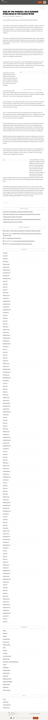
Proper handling (6, 670)
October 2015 (6, 610)
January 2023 (6, 366)
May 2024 (5, 321)
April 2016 (5, 593)
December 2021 (6, 403)
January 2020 (6, 468)
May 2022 (5, 389)
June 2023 (5, 352)
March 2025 (5, 292)
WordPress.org (6, 707)
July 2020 (5, 451)
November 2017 (6, 539)
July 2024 (5, 315)
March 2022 (5, 394)
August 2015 (6, 616)
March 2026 (5, 261)
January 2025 (6, 298)
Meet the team (6, 659)
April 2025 (5, 289)
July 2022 (5, 383)
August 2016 (6, 582)
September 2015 (6, 613)
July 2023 (5, 349)
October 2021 (6, 408)
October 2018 (6, 508)
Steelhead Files (6, 684)
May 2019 (5, 488)
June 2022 (5, 386)
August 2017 (6, 547)
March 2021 (5, 428)
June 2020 (5, 454)
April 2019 (5, 491)
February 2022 (6, 397)
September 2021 (6, 411)
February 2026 (6, 264)
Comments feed (6, 704)
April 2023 (5, 357)
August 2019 (6, 479)
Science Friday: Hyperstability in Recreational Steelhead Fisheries (18, 211)
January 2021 (6, 434)
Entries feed (5, 702)
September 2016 (7, 579)
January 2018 (6, 533)
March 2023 (5, 360)
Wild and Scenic (6, 690)
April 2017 (5, 559)
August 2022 (6, 380)
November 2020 (6, 440)
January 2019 (6, 499)
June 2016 (5, 587)
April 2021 (5, 426)
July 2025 (5, 281)
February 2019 (6, 496)
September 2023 (7, 343)
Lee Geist (5, 653)
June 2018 (5, 519)
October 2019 (6, 474)
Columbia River (6, 639)
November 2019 (6, 471)
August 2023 (6, 346)
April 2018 (5, 525)
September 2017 (6, 545)
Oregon (4, 664)
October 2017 (6, 542)
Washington (5, 687)
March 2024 (5, 326)
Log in (4, 699)
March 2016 (5, 596)
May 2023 (5, 355)
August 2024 (6, 312)
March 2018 (5, 528)
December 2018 (6, 502)
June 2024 (5, 318)
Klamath (5, 650)
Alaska (4, 630)
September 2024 (7, 309)
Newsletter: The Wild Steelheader (10, 661)
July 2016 (5, 584)
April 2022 (5, 391)
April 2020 (5, 460)
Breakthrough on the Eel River (14, 238)
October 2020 (6, 443)
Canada (4, 636)
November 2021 (6, 406)
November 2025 (6, 272)
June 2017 (5, 553)
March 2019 (5, 494)
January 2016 (6, 601)
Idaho (4, 647)
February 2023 (6, 363)
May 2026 (5, 255)
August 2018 (6, 513)
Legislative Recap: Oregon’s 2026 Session (12, 216)
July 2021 (5, 417)
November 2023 (6, 338)
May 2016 (5, 590)
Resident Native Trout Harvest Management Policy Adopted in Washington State (22, 234)
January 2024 (6, 332)
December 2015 (6, 604)
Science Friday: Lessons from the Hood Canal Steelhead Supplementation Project (22, 219)
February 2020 (6, 465)
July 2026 (5, 252)
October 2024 (6, 306)
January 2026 (6, 267)
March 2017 (5, 562)
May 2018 (5, 522)
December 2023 (6, 335)
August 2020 (6, 448)
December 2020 (6, 437)
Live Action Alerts (7, 656)
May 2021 (5, 423)
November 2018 (6, 505)
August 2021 (6, 414)
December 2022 (6, 369)
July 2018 (5, 516)
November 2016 (6, 573)
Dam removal (6, 642)
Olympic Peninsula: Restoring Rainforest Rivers (24, 241)
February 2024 (6, 329)
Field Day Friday (6, 644)
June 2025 (5, 284)
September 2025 (7, 278)
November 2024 (6, 304)
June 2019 (5, 485)
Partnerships (6, 667)
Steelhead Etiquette (7, 681)
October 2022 (6, 374)
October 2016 (6, 576)
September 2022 (7, 377)
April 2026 (5, 258)
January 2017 (6, 567)
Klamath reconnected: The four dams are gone (21, 244)
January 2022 (6, 400)
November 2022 (6, 372)
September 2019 (7, 477)
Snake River (5, 676)
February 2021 (6, 431)
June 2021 (5, 420)
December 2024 (6, 301)
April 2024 (5, 323)
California (5, 633)
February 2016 (6, 598)
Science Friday (6, 16)
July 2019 (5, 482)
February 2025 (6, 295)
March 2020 (5, 462)
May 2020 (5, 457)
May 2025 (5, 287)
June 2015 (5, 621)
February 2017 (6, 564)
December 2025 (6, 270)
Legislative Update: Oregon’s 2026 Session (12, 222)
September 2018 (7, 511)
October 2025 (6, 275)
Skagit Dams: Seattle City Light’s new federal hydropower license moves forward (21, 214)
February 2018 (6, 530)
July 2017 (5, 550)
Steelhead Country (7, 678)
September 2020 (7, 445)
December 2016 (6, 570)
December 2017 (6, 536)
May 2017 (5, 556)
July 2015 (5, 618)
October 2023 (6, 340)
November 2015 (6, 607)
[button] (44, 2)
